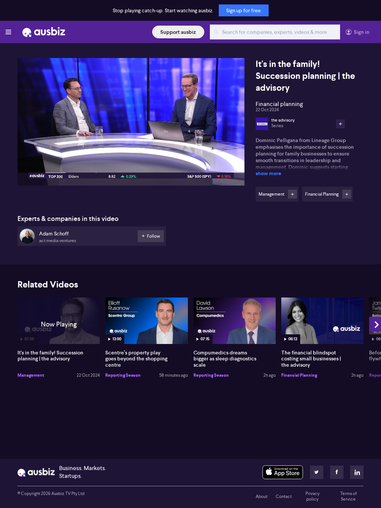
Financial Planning (299, 375)
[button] (133, 124)
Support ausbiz (178, 32)
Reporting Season (123, 375)
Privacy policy (312, 496)
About (262, 496)
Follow (292, 194)
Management (30, 375)
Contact (284, 496)
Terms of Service (348, 496)
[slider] (131, 158)
